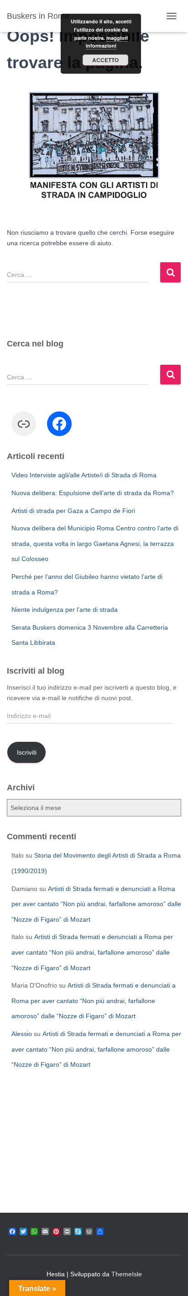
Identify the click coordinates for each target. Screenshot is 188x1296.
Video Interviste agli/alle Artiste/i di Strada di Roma (84, 475)
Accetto (105, 60)
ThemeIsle (126, 1274)
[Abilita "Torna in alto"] (170, 1277)
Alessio (21, 1033)
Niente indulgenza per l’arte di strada (64, 609)
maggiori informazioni (107, 41)
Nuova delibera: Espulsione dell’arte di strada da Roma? (92, 493)
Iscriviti (27, 752)
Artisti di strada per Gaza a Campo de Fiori (73, 510)
